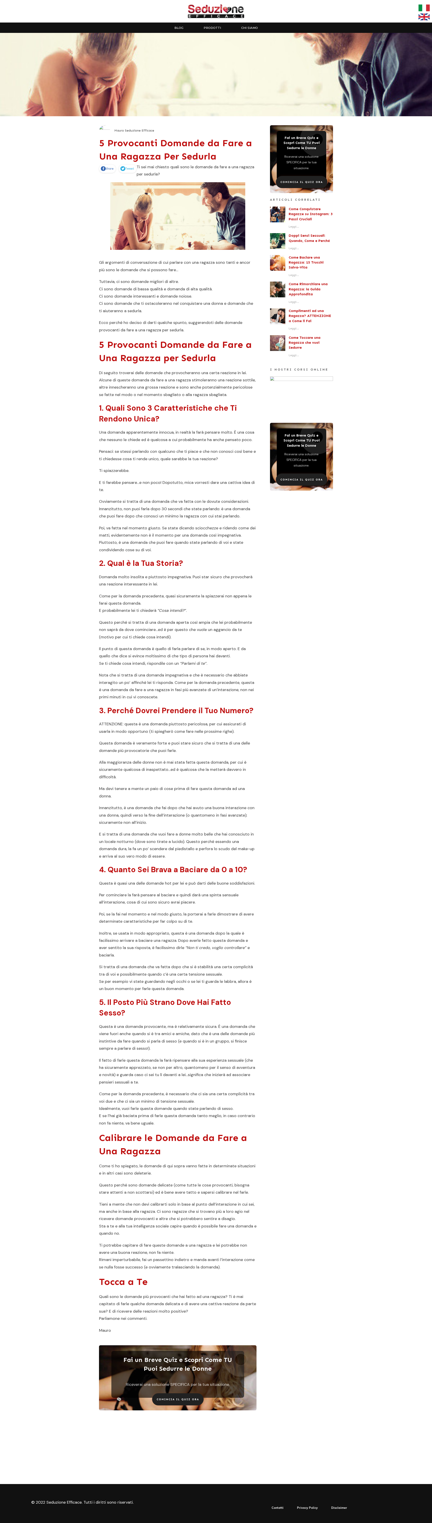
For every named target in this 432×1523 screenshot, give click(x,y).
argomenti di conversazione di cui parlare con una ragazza (160, 262)
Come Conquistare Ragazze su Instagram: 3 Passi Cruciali (311, 214)
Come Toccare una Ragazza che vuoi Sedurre (304, 342)
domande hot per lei (165, 883)
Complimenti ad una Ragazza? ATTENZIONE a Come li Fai (310, 316)
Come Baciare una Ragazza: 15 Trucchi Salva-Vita (306, 262)
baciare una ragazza (157, 940)
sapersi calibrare (216, 1192)
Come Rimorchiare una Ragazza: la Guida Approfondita (308, 289)
